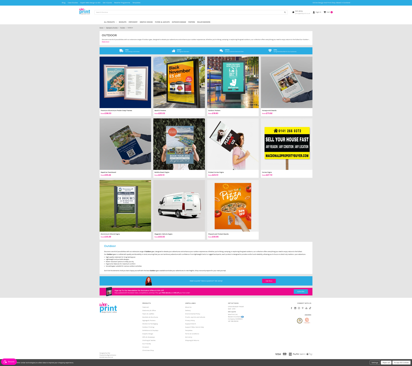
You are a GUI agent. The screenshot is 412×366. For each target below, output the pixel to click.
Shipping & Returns (192, 340)
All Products (109, 22)
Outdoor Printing (148, 327)
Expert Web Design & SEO (90, 3)
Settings (375, 362)
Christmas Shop (148, 350)
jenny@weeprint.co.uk (302, 13)
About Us (188, 307)
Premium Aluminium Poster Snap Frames (116, 110)
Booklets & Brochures (150, 317)
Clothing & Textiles (149, 340)
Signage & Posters (148, 320)
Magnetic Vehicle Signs (163, 234)
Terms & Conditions (192, 334)
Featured (145, 307)
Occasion (145, 347)
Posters (191, 22)
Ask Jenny (299, 11)
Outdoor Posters (214, 110)
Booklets (122, 22)
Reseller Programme (122, 3)
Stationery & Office (149, 310)
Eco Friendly (146, 344)
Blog (63, 3)
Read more (105, 42)
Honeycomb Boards (269, 110)
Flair (109, 353)
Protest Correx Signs (216, 172)
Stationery (133, 22)
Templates (136, 3)
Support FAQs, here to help (194, 327)
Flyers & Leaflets (162, 22)
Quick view (125, 82)
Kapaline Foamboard (108, 172)
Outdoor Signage (179, 22)
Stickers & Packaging (150, 324)
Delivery (188, 310)
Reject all (386, 362)
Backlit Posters (160, 110)
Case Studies (73, 3)
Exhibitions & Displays (150, 330)
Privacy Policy (190, 320)
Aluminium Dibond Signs (110, 234)
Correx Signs (267, 172)
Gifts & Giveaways (148, 337)
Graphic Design (146, 22)
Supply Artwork (190, 324)
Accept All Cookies (401, 362)
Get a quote (107, 3)
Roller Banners (203, 22)
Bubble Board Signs (161, 172)
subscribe (300, 291)
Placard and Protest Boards (218, 234)
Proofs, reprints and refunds (195, 317)
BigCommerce (111, 355)
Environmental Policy (192, 314)
